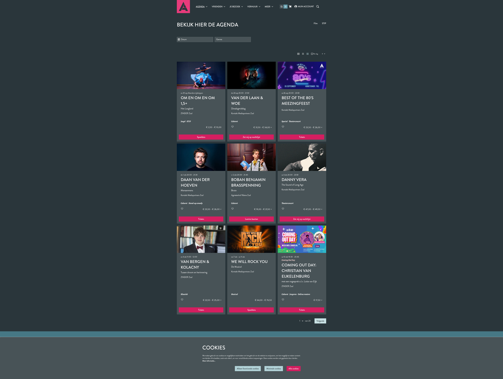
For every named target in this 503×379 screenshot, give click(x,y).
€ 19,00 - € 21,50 (262, 209)
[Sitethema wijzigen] (284, 7)
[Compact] (303, 54)
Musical (234, 294)
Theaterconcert (295, 121)
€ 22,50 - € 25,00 (211, 300)
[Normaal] (298, 54)
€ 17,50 (317, 300)
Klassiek (184, 294)
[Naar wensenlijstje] (232, 126)
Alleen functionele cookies (248, 368)
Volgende (320, 320)
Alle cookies (294, 368)
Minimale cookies (273, 368)
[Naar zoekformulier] (317, 7)
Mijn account (306, 6)
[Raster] (308, 54)
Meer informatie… (208, 360)
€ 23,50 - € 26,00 (312, 127)
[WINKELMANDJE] (290, 7)
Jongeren (293, 294)
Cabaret (234, 121)
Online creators (304, 294)
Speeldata (201, 137)
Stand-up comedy (196, 203)
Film (316, 23)
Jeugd (183, 121)
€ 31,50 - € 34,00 (261, 127)
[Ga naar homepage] (183, 6)
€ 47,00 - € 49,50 (312, 209)
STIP (324, 23)
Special (285, 121)
